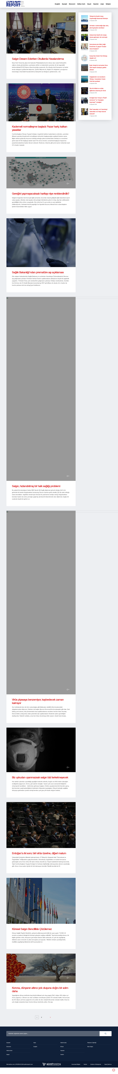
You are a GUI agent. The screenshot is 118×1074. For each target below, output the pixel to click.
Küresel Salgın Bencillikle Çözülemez (32, 929)
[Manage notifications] (113, 1069)
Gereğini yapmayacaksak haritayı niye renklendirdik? (40, 193)
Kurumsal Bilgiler (76, 1064)
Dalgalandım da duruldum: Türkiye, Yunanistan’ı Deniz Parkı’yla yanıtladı (97, 79)
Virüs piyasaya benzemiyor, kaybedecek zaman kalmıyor (38, 701)
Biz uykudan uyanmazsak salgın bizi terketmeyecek (40, 777)
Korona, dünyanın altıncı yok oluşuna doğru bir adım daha (40, 989)
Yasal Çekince (108, 1064)
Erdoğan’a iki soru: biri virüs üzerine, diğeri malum (39, 853)
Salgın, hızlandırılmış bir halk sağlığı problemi (36, 486)
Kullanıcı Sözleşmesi (95, 1064)
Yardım (85, 1064)
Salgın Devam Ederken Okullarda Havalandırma (38, 59)
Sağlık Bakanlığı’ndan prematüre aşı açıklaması (38, 272)
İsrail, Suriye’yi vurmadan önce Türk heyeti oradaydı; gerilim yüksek (99, 67)
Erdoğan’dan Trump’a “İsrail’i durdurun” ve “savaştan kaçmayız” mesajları (98, 100)
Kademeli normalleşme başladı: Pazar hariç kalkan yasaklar (39, 128)
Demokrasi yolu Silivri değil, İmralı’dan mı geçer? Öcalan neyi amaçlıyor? (98, 47)
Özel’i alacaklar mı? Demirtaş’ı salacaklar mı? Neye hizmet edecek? (98, 112)
